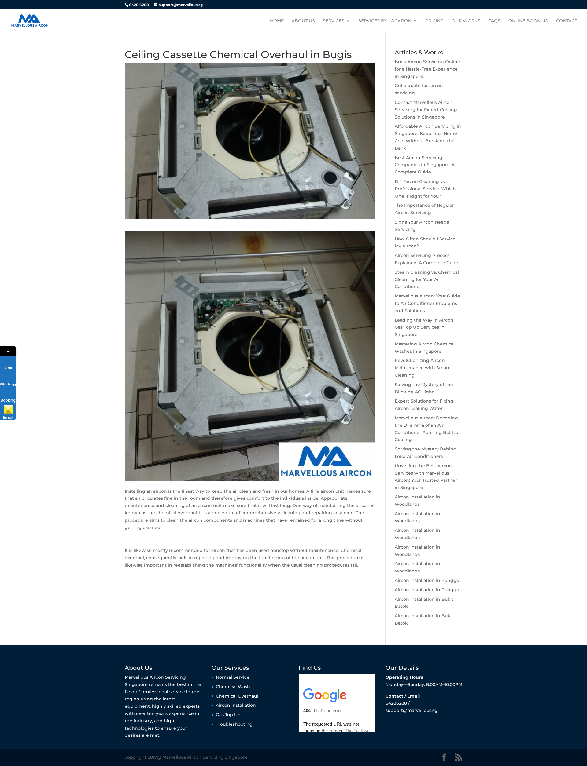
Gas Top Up (228, 714)
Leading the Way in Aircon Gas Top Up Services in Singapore (424, 327)
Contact (566, 21)
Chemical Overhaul (237, 696)
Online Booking (528, 21)
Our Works (466, 21)
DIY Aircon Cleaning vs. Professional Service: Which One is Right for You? (425, 189)
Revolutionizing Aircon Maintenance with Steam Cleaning (423, 368)
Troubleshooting (234, 724)
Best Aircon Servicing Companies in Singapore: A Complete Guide (425, 165)
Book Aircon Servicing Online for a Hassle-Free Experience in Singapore (427, 69)
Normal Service (232, 677)
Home (277, 21)
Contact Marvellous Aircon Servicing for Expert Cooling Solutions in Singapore (426, 110)
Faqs (494, 21)
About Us (303, 21)
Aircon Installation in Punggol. (428, 580)
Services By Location (384, 21)
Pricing (434, 21)
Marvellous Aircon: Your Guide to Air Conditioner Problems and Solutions (427, 303)
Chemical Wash (233, 686)
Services (333, 21)
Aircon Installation (236, 705)
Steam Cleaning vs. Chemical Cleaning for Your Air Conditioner (427, 279)
